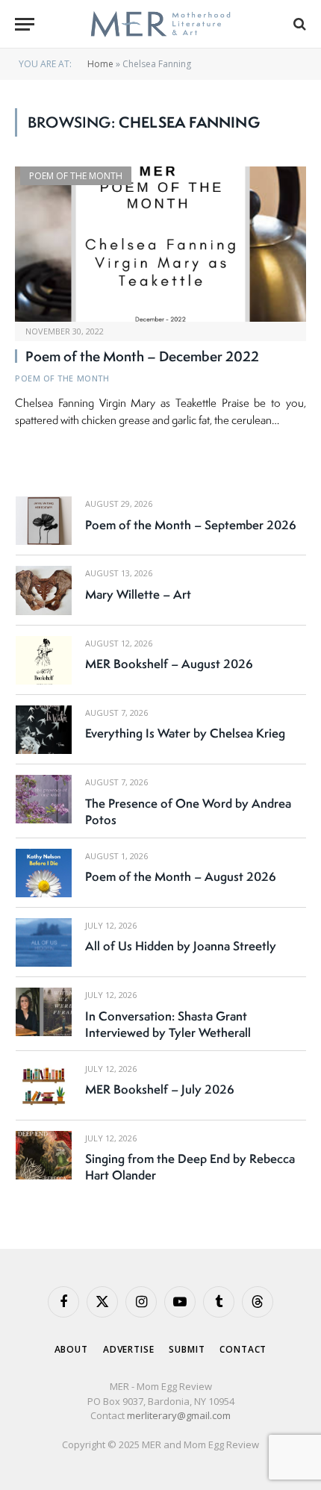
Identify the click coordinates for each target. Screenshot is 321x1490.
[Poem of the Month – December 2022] (160, 243)
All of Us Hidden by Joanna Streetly (180, 946)
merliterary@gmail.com (179, 1415)
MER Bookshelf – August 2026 (169, 663)
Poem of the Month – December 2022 (142, 356)
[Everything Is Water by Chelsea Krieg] (44, 729)
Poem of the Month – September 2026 (190, 525)
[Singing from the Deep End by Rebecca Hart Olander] (44, 1155)
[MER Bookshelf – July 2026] (44, 1086)
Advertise (129, 1349)
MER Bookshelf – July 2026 (159, 1089)
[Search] (298, 24)
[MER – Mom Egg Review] (160, 24)
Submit (187, 1349)
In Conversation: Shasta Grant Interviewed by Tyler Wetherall (168, 1024)
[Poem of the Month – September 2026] (44, 520)
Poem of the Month (75, 175)
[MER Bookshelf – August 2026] (44, 660)
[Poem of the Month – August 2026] (44, 873)
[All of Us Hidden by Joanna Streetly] (44, 942)
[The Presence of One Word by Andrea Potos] (44, 799)
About (71, 1349)
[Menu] (24, 24)
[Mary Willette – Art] (44, 590)
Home (100, 63)
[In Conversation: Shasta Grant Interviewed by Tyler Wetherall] (44, 1012)
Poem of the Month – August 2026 (180, 876)
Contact (243, 1349)
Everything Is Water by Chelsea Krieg (185, 733)
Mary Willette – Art (138, 594)
